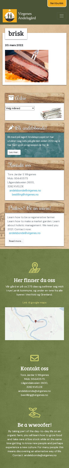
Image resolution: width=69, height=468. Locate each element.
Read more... (16, 241)
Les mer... (14, 152)
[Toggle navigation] (61, 16)
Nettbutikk (56, 3)
